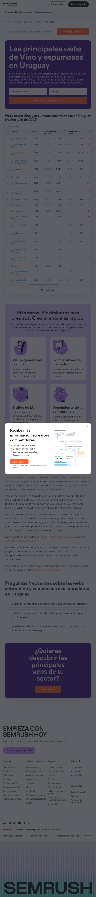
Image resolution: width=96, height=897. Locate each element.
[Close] (87, 426)
